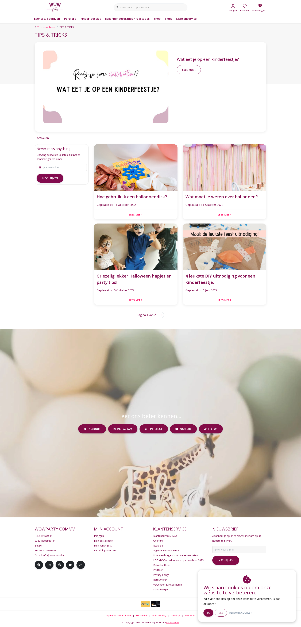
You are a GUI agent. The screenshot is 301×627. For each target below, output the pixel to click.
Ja (208, 612)
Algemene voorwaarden (118, 615)
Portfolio (70, 19)
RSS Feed (190, 615)
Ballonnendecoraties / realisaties (127, 19)
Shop (157, 19)
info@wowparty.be (53, 555)
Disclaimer (141, 615)
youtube (185, 428)
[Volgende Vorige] (161, 315)
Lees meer (188, 69)
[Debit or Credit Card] (155, 604)
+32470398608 (47, 550)
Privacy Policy (159, 615)
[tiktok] (80, 565)
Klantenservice (186, 19)
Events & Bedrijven (47, 19)
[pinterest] (60, 565)
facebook (94, 428)
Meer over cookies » (240, 612)
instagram (124, 428)
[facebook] (39, 565)
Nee (220, 612)
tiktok (212, 428)
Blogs (168, 19)
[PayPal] (145, 604)
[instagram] (49, 565)
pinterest (156, 428)
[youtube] (70, 565)
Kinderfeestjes (90, 19)
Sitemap (175, 615)
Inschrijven (50, 178)
